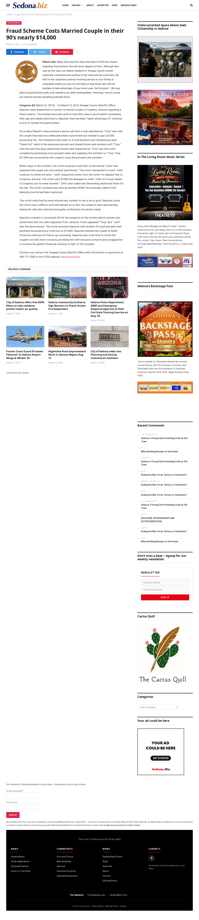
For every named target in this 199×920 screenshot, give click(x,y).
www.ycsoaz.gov (70, 256)
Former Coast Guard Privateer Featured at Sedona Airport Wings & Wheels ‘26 (24, 355)
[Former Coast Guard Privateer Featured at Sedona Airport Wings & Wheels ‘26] (25, 336)
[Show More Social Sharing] (77, 52)
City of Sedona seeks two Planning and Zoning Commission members (106, 355)
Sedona (76, 5)
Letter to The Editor (21, 871)
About (90, 5)
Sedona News (13, 23)
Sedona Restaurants (67, 876)
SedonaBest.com (118, 895)
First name (11, 802)
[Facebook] (9, 70)
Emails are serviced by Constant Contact (122, 825)
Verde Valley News (20, 861)
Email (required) (14, 791)
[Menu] (8, 5)
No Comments (31, 44)
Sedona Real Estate (112, 856)
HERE (164, 372)
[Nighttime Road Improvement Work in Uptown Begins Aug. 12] (67, 336)
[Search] (191, 5)
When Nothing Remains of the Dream (159, 451)
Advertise (103, 5)
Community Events (66, 871)
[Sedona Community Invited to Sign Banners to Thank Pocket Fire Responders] (67, 287)
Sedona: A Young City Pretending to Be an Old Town (164, 440)
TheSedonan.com (96, 895)
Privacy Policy (98, 906)
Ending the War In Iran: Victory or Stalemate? (164, 475)
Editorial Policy (110, 880)
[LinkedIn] (9, 86)
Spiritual (61, 866)
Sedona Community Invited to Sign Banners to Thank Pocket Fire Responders (67, 306)
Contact (107, 876)
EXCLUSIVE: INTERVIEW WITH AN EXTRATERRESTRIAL (157, 520)
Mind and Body (64, 861)
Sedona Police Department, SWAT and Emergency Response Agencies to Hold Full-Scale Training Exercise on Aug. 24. (109, 309)
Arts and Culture (65, 856)
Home (65, 5)
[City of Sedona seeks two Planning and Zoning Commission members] (110, 336)
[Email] (9, 102)
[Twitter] (9, 78)
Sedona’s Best (129, 5)
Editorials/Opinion (20, 866)
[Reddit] (9, 110)
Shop (115, 5)
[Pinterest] (9, 94)
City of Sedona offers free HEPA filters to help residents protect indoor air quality (25, 306)
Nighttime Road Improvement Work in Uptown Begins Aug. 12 (67, 355)
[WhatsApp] (9, 118)
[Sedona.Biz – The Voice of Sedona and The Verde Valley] (30, 5)
